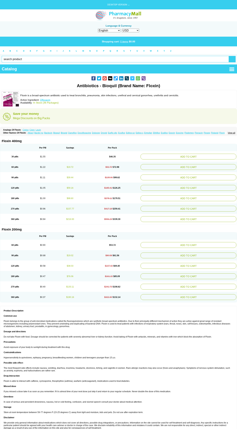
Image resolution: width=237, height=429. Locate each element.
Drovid (104, 133)
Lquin (38, 130)
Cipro (32, 130)
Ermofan (148, 133)
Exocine (180, 133)
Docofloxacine (84, 133)
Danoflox (72, 133)
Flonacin (199, 133)
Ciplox (26, 130)
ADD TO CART (205, 156)
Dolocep (96, 133)
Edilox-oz (130, 133)
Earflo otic (112, 133)
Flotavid (214, 133)
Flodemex (189, 133)
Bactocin (48, 133)
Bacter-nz (38, 133)
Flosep (207, 133)
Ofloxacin (45, 99)
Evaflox (164, 133)
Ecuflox (121, 133)
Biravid (64, 133)
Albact (30, 133)
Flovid (222, 133)
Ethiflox (156, 133)
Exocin (172, 133)
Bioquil (56, 133)
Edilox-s (139, 133)
